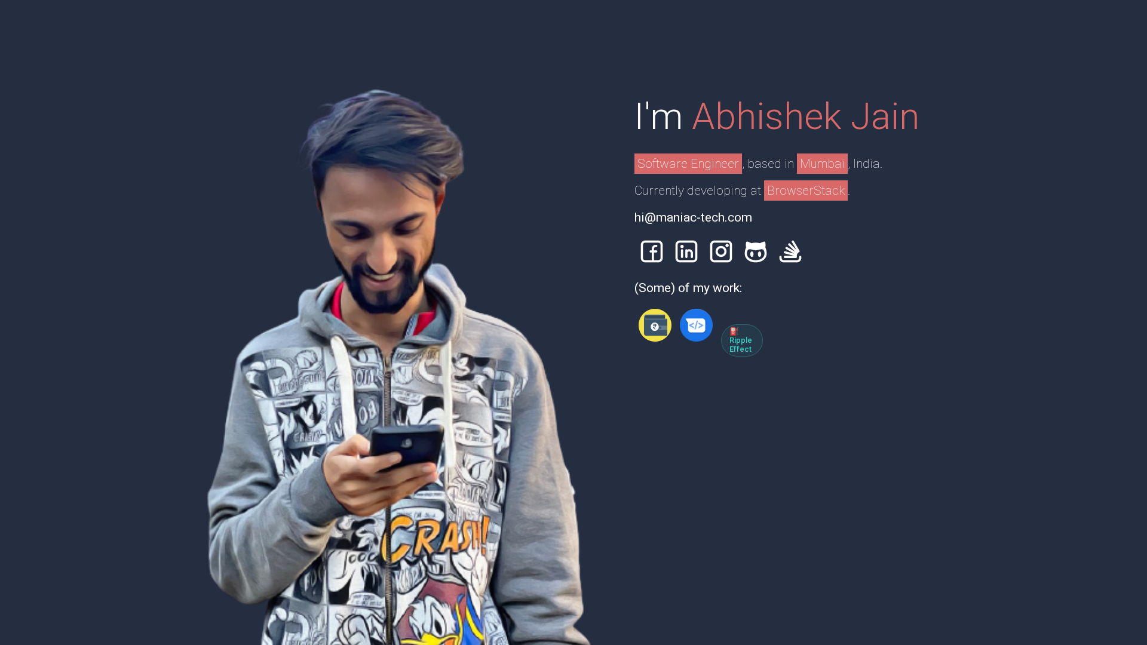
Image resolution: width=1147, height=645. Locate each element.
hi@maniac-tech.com (693, 217)
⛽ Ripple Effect (740, 340)
